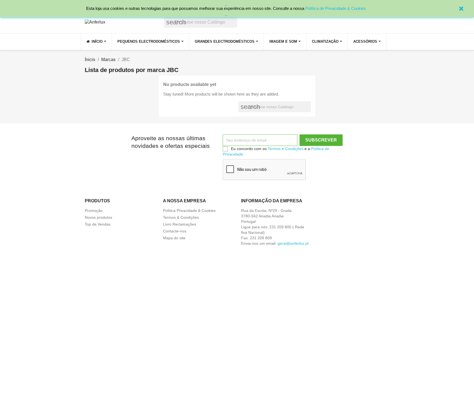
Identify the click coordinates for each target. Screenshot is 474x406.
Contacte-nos (174, 231)
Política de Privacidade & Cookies (335, 8)
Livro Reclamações (179, 224)
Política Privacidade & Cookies (189, 210)
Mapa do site (174, 238)
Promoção (94, 210)
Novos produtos (98, 217)
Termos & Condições (181, 217)
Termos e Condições (285, 148)
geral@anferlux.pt (293, 243)
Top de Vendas (98, 224)
